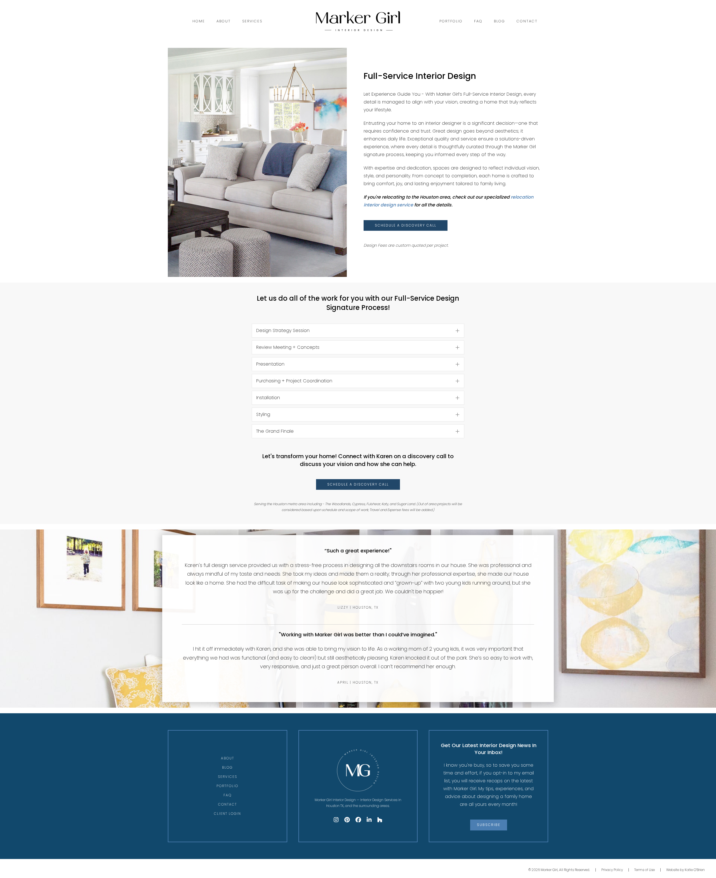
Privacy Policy (612, 870)
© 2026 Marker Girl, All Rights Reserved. (559, 870)
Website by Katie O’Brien (685, 870)
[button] (358, 330)
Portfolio (451, 21)
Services (252, 21)
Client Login (227, 813)
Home (198, 21)
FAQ (478, 21)
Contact (527, 21)
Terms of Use (644, 870)
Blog (499, 21)
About (223, 21)
